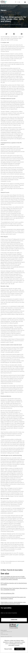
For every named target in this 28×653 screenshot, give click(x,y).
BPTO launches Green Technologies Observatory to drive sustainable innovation (14, 589)
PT (15, 2)
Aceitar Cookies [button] (19, 648)
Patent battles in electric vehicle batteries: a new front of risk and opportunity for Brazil (13, 603)
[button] (25, 2)
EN (19, 2)
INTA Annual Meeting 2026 (7, 593)
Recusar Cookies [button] (8, 648)
